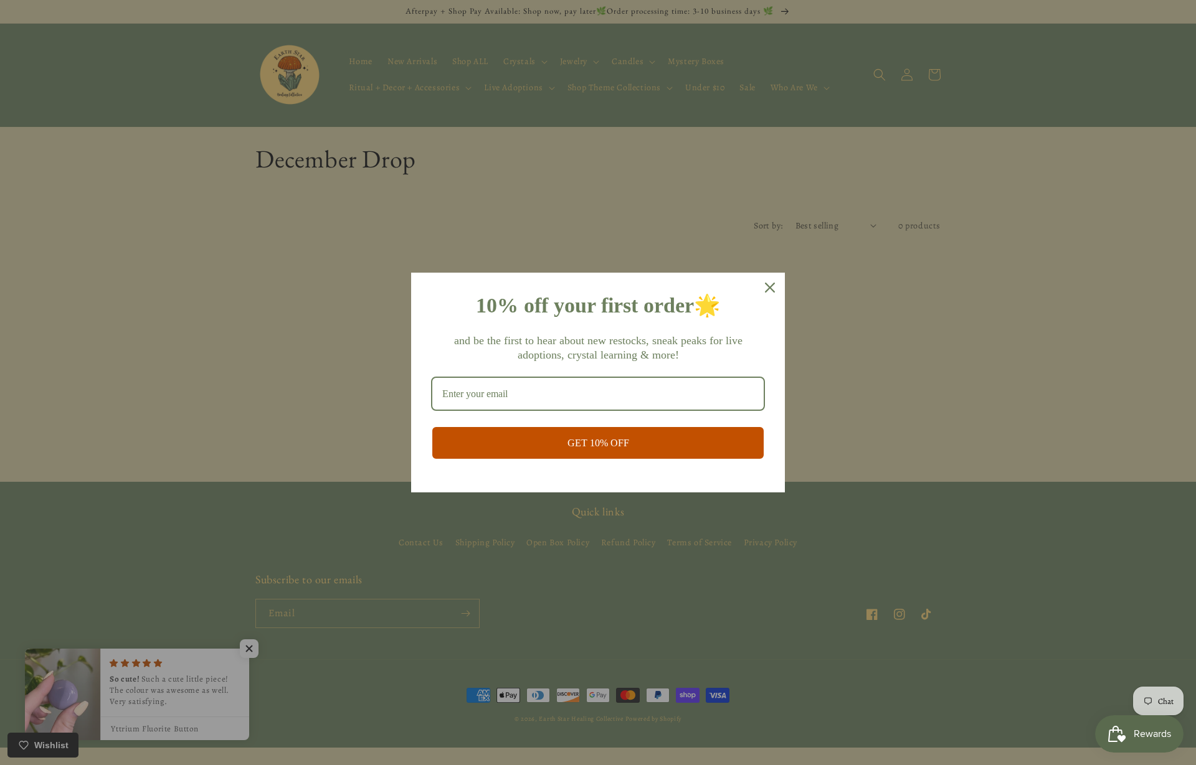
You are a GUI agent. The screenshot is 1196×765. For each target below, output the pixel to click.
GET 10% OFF (598, 443)
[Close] (770, 288)
